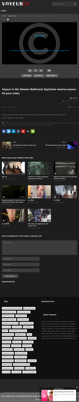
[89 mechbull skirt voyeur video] (59, 145)
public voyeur (17, 342)
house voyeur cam (8, 334)
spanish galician (7, 349)
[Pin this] (23, 131)
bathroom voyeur (19, 123)
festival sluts (6, 327)
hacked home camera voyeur (18, 330)
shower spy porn (11, 125)
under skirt (29, 349)
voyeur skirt (6, 372)
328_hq (4, 176)
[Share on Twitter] (9, 131)
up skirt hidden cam (20, 357)
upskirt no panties (8, 360)
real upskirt (6, 345)
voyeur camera (38, 125)
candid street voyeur (23, 312)
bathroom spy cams (9, 123)
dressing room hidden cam (10, 323)
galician (5, 330)
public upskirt (6, 342)
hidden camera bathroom (41, 123)
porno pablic (32, 338)
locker (29, 334)
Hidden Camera (6, 107)
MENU (4, 11)
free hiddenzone (28, 327)
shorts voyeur (27, 345)
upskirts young (7, 364)
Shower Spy (14, 107)
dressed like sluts (23, 319)
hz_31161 (57, 200)
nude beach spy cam (20, 338)
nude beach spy (7, 338)
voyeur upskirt (16, 372)
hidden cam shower (29, 123)
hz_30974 (31, 200)
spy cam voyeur (20, 125)
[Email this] (33, 131)
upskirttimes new (7, 368)
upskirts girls (32, 360)
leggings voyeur (20, 334)
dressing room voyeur (26, 323)
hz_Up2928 (5, 223)
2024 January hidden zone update (12, 308)
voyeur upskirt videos (29, 372)
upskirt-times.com (8, 353)
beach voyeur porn (29, 308)
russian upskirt (16, 345)
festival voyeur (17, 327)
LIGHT (4, 19)
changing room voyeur (9, 319)
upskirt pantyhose (21, 360)
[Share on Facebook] (4, 131)
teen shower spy (29, 125)
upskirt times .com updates (21, 364)
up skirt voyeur (19, 368)
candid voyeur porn (8, 316)
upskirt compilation (21, 353)
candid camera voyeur (9, 312)
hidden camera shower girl (56, 123)
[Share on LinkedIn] (13, 131)
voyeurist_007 (36, 236)
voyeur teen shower (47, 125)
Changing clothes (21, 316)
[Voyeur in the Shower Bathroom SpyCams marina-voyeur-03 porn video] (13, 168)
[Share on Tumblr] (18, 131)
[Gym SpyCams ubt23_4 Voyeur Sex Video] (20, 145)
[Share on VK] (28, 131)
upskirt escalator (7, 357)
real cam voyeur (68, 123)
